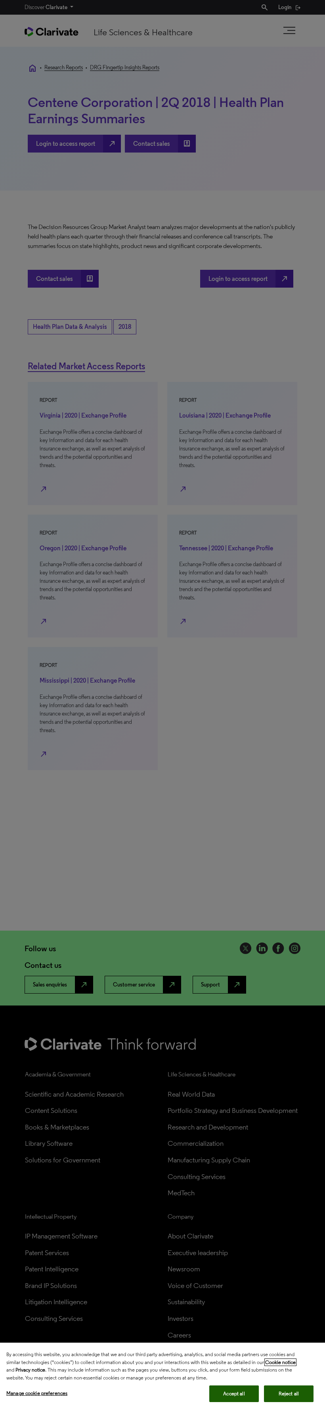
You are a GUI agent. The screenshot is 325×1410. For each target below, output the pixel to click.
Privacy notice (30, 1370)
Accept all (234, 1394)
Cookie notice (280, 1362)
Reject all (289, 1394)
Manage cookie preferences (36, 1393)
